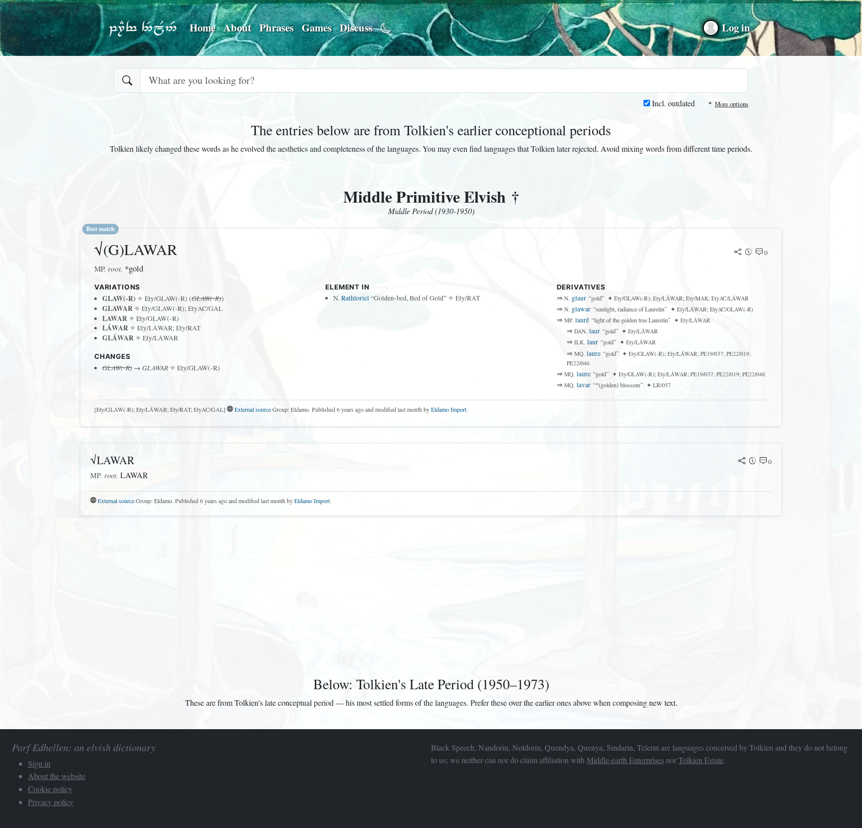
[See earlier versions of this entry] (748, 252)
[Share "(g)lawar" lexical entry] (737, 252)
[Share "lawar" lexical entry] (741, 461)
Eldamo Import (448, 409)
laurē (582, 319)
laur (594, 330)
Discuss (356, 27)
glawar (581, 308)
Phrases (276, 27)
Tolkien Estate (700, 760)
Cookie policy (50, 789)
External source (252, 409)
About (237, 27)
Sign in (39, 763)
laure (594, 353)
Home (203, 27)
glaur (579, 297)
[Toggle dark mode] (386, 28)
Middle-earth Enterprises (625, 760)
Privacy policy (50, 802)
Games (317, 27)
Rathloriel (355, 297)
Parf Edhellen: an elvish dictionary (143, 27)
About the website (56, 776)
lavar (584, 384)
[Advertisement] (379, 594)
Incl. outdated (672, 103)
